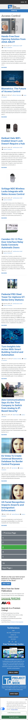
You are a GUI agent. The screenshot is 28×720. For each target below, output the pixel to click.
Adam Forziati (15, 414)
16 (3, 563)
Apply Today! (6, 583)
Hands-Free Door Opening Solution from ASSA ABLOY (13, 39)
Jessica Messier (15, 514)
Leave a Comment (7, 47)
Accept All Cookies (14, 717)
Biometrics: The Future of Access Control (13, 90)
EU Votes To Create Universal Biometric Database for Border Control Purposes (12, 460)
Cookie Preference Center (14, 712)
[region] (14, 709)
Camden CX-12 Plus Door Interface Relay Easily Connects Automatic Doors (12, 243)
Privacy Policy (14, 709)
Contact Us (13, 635)
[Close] (26, 699)
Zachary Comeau (17, 358)
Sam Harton (14, 468)
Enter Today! (14, 694)
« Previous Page (9, 533)
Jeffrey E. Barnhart (16, 95)
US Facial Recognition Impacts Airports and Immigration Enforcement (13, 506)
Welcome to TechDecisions (13, 632)
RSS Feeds (13, 639)
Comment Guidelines (13, 637)
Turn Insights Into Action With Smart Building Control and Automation (12, 350)
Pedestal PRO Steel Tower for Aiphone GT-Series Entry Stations (13, 297)
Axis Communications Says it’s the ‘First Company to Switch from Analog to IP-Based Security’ (13, 405)
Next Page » (7, 568)
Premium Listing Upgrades (16, 622)
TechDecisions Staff (17, 45)
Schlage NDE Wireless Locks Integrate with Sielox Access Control (12, 191)
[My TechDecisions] (14, 8)
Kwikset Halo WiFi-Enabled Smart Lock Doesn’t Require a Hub (13, 141)
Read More (4, 67)
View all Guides (13, 672)
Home (13, 630)
